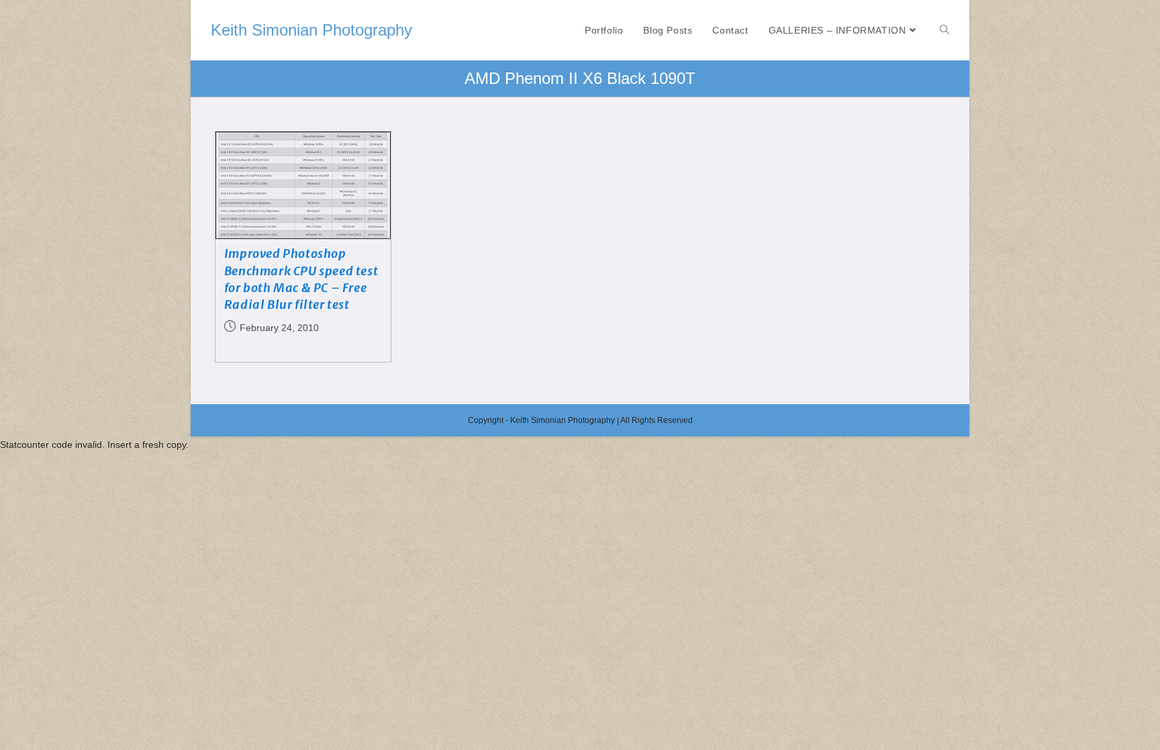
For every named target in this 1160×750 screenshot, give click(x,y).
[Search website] (944, 30)
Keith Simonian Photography (311, 30)
